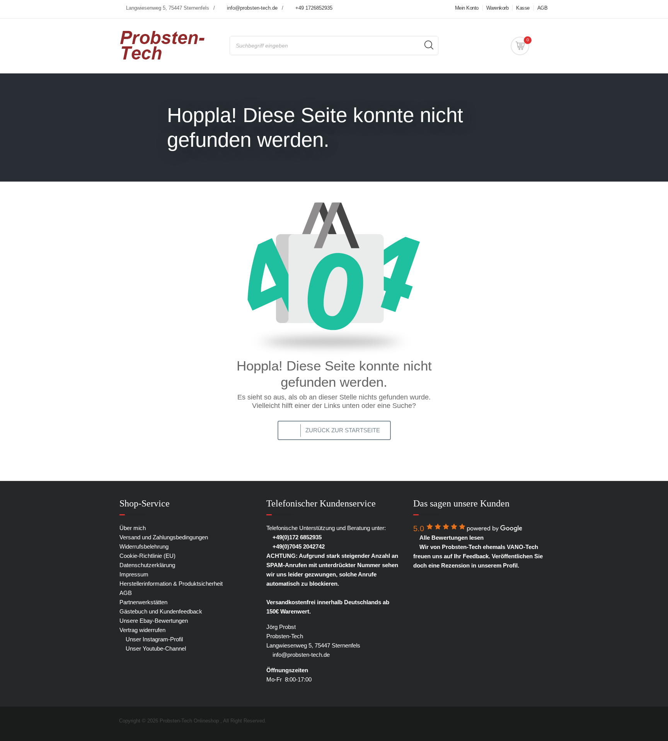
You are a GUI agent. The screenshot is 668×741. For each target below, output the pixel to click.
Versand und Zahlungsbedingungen (163, 537)
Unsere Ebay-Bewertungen (153, 620)
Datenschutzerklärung (147, 565)
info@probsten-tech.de (252, 8)
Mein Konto (467, 8)
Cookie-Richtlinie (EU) (147, 555)
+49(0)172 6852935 (296, 537)
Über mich (132, 528)
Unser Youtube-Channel (155, 648)
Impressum (133, 574)
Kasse (523, 8)
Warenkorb (497, 8)
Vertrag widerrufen (142, 630)
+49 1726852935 (313, 8)
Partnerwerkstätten (143, 602)
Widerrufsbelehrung (144, 546)
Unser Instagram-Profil (153, 639)
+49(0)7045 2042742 (298, 546)
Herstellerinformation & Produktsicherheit (171, 583)
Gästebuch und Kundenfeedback (160, 611)
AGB (542, 8)
